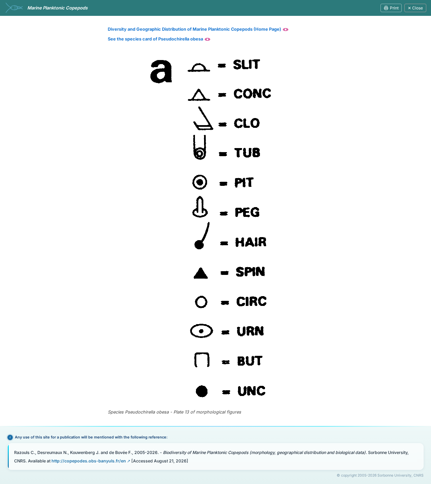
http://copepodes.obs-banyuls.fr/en (89, 460)
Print (394, 7)
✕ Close (415, 7)
